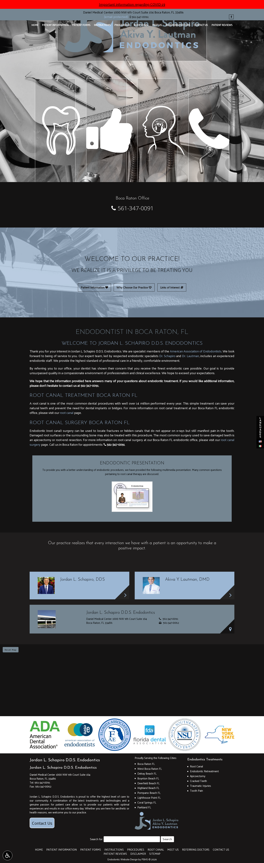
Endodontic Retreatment (204, 771)
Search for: (96, 839)
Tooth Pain (196, 790)
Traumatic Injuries (200, 785)
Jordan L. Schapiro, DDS (82, 579)
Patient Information (55, 24)
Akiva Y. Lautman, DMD (187, 579)
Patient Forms (81, 24)
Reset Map (11, 650)
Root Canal (141, 24)
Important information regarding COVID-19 (132, 4)
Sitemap (154, 853)
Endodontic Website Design (122, 859)
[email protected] (116, 17)
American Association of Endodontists (195, 351)
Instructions (102, 24)
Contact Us (201, 24)
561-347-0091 (140, 16)
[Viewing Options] (7, 855)
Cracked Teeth (198, 780)
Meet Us (157, 24)
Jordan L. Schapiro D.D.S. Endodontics (63, 768)
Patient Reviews (222, 24)
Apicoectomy (197, 776)
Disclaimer (138, 853)
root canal (66, 413)
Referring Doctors (178, 24)
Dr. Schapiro (167, 356)
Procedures (122, 24)
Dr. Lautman (190, 356)
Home (34, 24)
